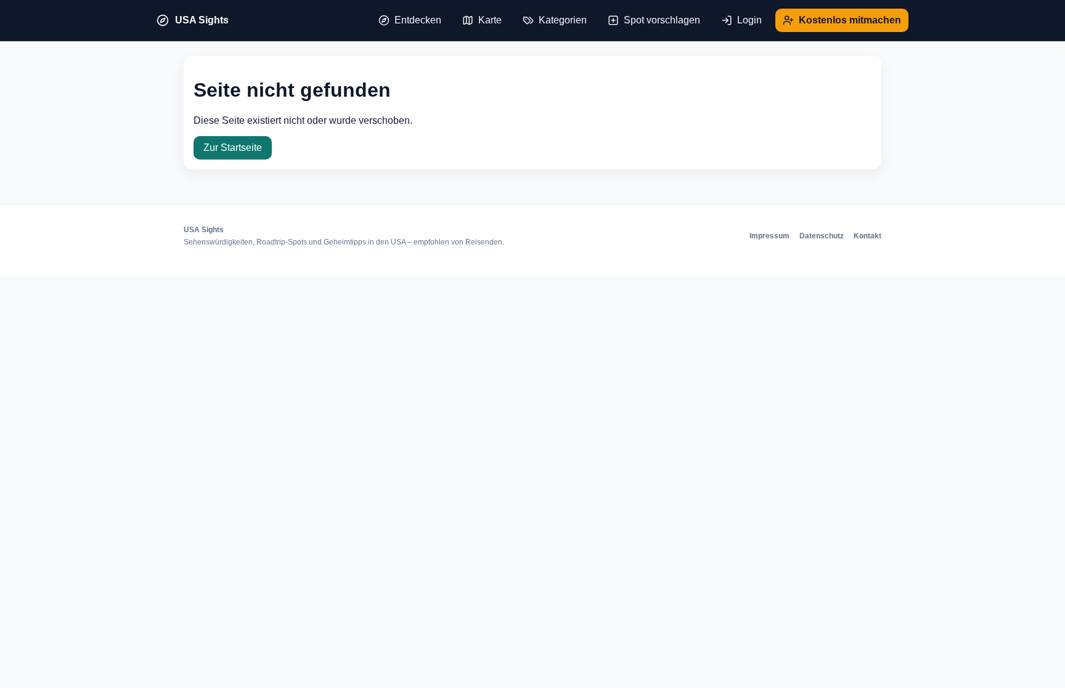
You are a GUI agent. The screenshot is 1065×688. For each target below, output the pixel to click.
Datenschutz (821, 236)
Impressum (769, 236)
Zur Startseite (232, 147)
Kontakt (867, 236)
